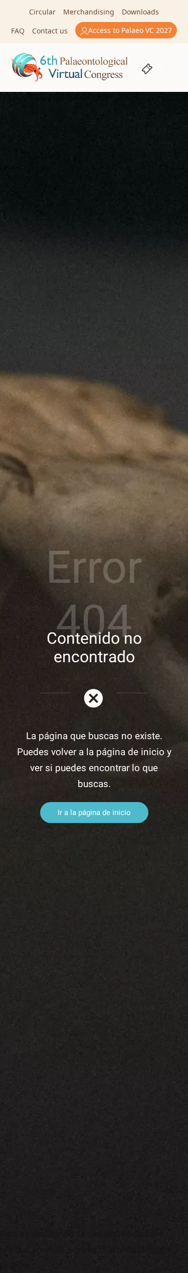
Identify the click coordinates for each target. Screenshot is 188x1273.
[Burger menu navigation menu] (170, 67)
